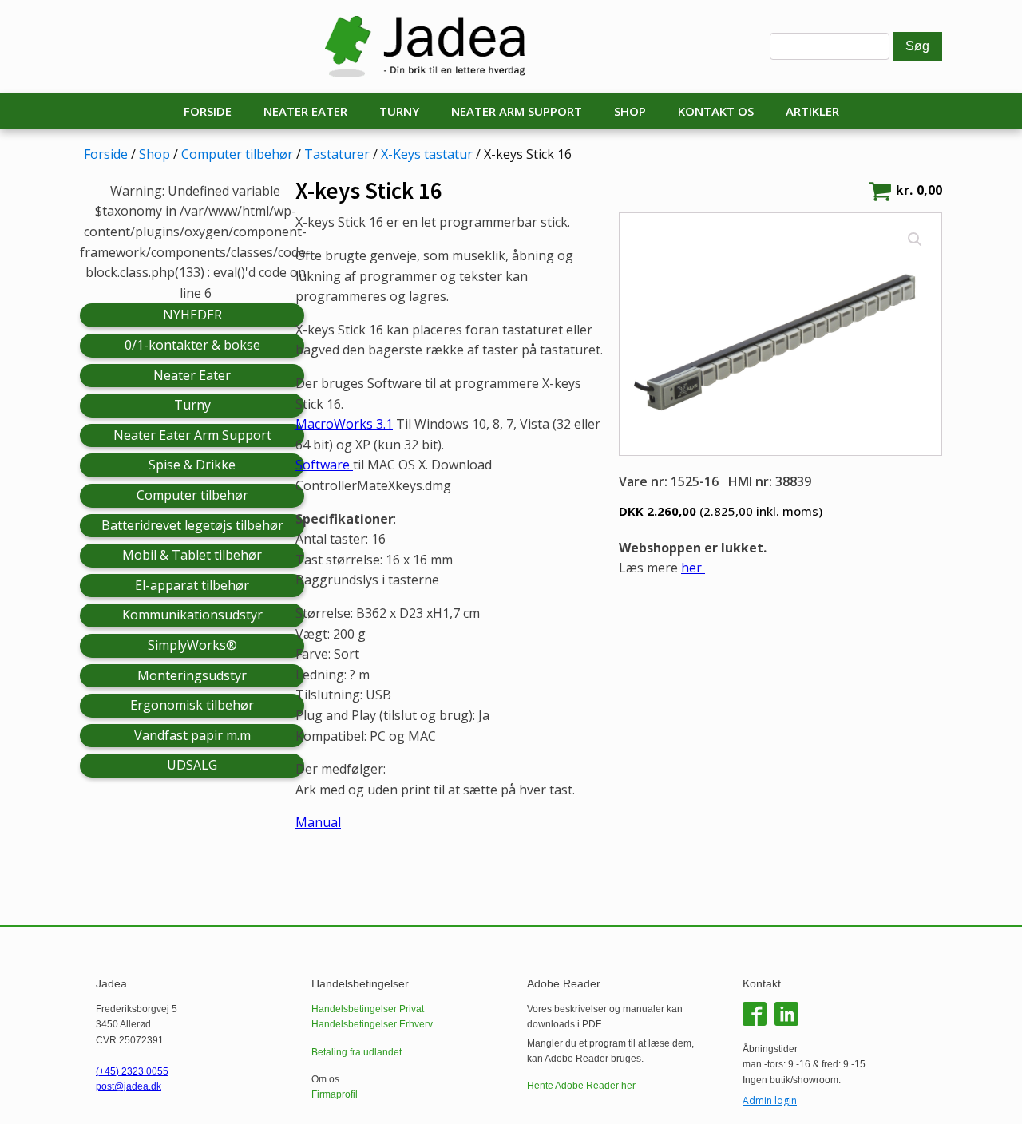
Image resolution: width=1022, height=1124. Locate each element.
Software (324, 464)
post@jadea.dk (128, 1086)
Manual (318, 822)
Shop (630, 111)
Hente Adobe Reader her (581, 1085)
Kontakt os (716, 111)
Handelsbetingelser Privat (367, 1009)
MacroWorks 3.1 (344, 424)
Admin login (770, 1100)
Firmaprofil (334, 1094)
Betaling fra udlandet (356, 1052)
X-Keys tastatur (427, 154)
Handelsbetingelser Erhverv (372, 1024)
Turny (399, 111)
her (693, 567)
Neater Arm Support (516, 111)
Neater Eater (305, 111)
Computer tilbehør (237, 154)
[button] (915, 239)
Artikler (812, 111)
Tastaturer (337, 154)
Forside (208, 111)
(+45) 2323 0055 (132, 1071)
